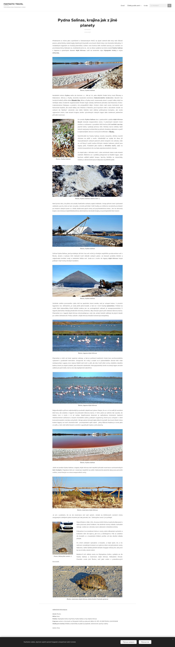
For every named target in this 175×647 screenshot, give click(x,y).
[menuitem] (123, 5)
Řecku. (111, 132)
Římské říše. (76, 100)
